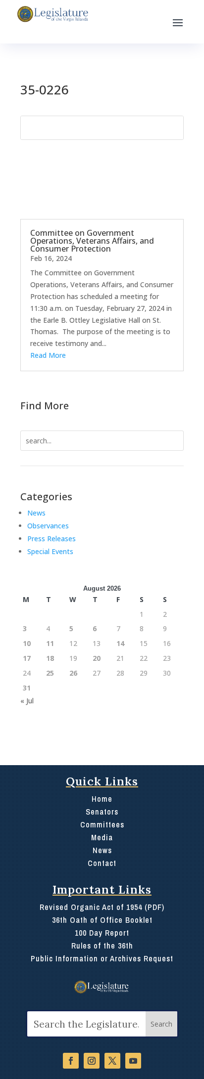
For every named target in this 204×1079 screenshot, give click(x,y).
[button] (178, 21)
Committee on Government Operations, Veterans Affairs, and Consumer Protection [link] (92, 240)
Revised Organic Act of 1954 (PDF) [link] (102, 907)
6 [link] (95, 628)
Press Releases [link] (51, 538)
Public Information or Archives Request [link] (102, 958)
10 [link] (27, 643)
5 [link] (71, 628)
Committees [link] (102, 824)
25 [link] (50, 673)
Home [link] (102, 798)
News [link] (36, 513)
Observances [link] (48, 525)
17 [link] (27, 658)
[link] (52, 14)
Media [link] (102, 837)
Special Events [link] (50, 551)
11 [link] (50, 643)
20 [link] (97, 658)
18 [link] (50, 658)
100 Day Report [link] (102, 932)
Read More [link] (48, 355)
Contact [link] (102, 863)
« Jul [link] (27, 700)
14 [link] (120, 643)
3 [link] (25, 628)
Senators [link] (102, 811)
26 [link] (73, 673)
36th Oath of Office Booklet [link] (102, 919)
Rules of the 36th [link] (102, 945)
